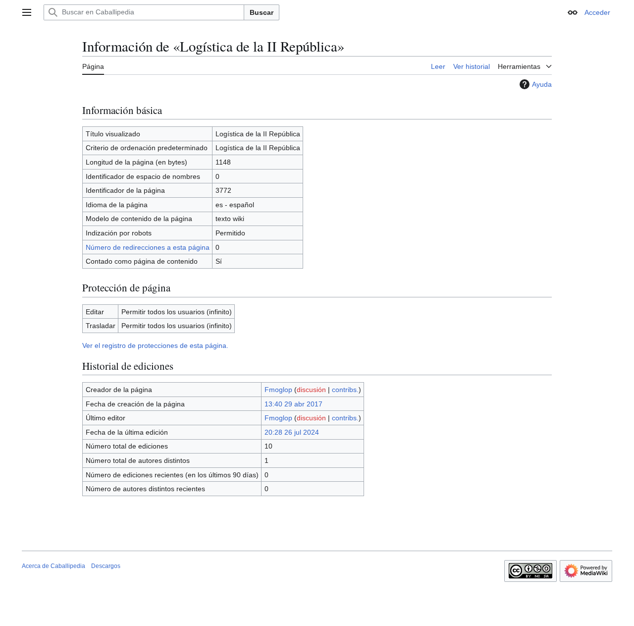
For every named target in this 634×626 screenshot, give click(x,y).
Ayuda (542, 84)
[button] (27, 12)
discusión (311, 390)
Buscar (261, 12)
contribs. (345, 390)
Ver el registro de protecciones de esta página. (155, 345)
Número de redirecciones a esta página (148, 247)
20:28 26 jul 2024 (291, 432)
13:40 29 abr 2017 (293, 404)
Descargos (105, 566)
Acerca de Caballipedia (53, 566)
